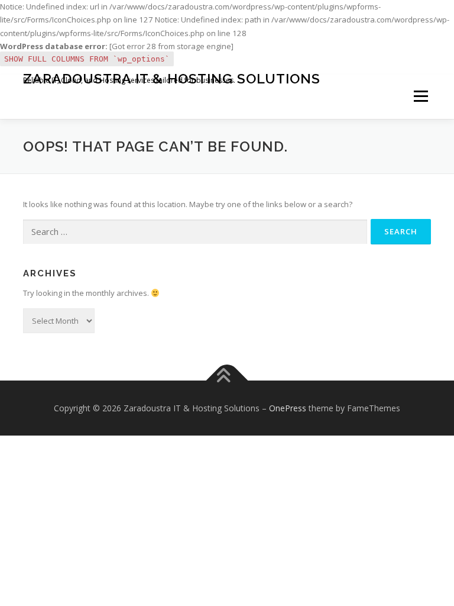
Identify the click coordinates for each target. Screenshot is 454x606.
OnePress (287, 408)
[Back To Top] (227, 380)
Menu (420, 96)
